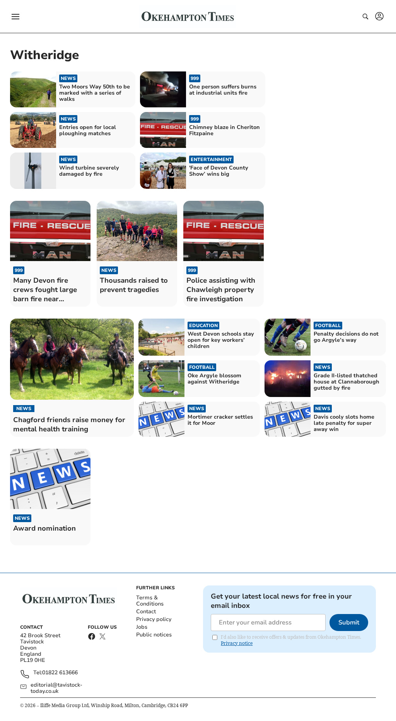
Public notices (154, 634)
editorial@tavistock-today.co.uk (56, 688)
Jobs (141, 627)
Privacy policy (153, 619)
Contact (146, 611)
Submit (348, 622)
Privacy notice (237, 643)
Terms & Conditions (150, 600)
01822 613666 (60, 673)
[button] (15, 16)
